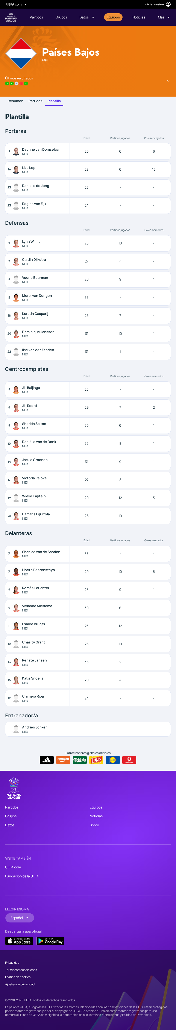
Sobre (94, 825)
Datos (9, 825)
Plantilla (54, 101)
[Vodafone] (129, 760)
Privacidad (12, 962)
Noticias (96, 816)
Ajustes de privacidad (20, 984)
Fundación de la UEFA (22, 876)
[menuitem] (37, 17)
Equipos (96, 807)
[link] (36, 17)
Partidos (35, 101)
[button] (87, 17)
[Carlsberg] (80, 760)
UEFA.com (13, 867)
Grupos (11, 816)
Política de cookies (17, 977)
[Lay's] (96, 760)
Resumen (15, 101)
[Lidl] (113, 760)
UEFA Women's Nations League (11, 17)
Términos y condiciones (21, 970)
